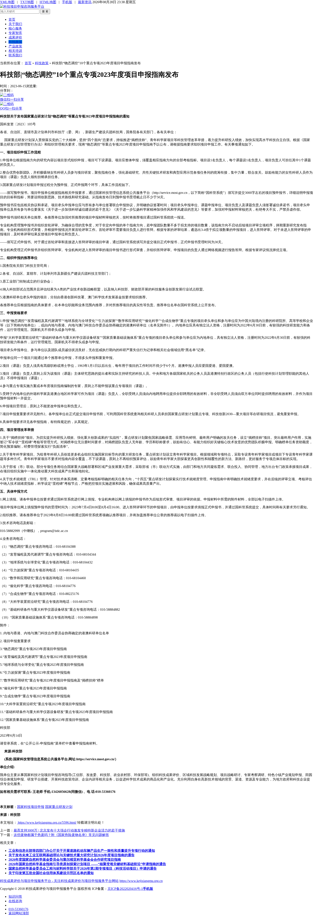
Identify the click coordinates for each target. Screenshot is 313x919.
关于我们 (15, 24)
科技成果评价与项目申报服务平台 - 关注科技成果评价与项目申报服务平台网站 (59, 881)
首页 (12, 19)
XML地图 (7, 2)
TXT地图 (27, 2)
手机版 (67, 2)
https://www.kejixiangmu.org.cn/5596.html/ (46, 822)
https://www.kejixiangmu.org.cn (141, 881)
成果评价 (15, 37)
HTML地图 (48, 2)
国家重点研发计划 (58, 807)
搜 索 (45, 11)
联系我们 (15, 55)
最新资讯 (85, 2)
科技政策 (15, 42)
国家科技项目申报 (30, 807)
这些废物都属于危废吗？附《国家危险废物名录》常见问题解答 (61, 835)
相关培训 (15, 51)
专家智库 (15, 33)
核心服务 (15, 28)
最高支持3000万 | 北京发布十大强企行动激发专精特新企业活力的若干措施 (69, 830)
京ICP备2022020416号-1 (125, 888)
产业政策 (15, 46)
